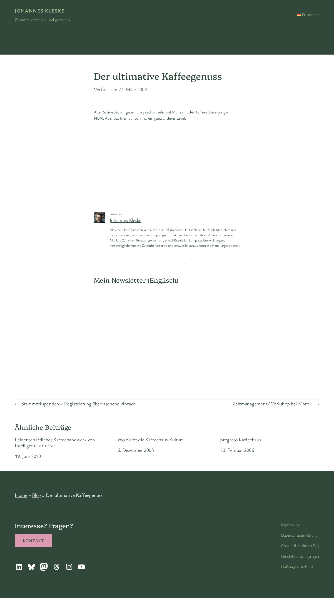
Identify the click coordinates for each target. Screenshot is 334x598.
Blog (36, 495)
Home (21, 495)
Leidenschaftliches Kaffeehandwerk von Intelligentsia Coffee (55, 443)
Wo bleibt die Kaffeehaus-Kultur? (150, 439)
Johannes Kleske (40, 10)
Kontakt (33, 540)
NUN (98, 118)
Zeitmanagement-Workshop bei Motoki (272, 403)
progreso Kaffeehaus (240, 439)
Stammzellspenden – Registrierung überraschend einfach (78, 403)
